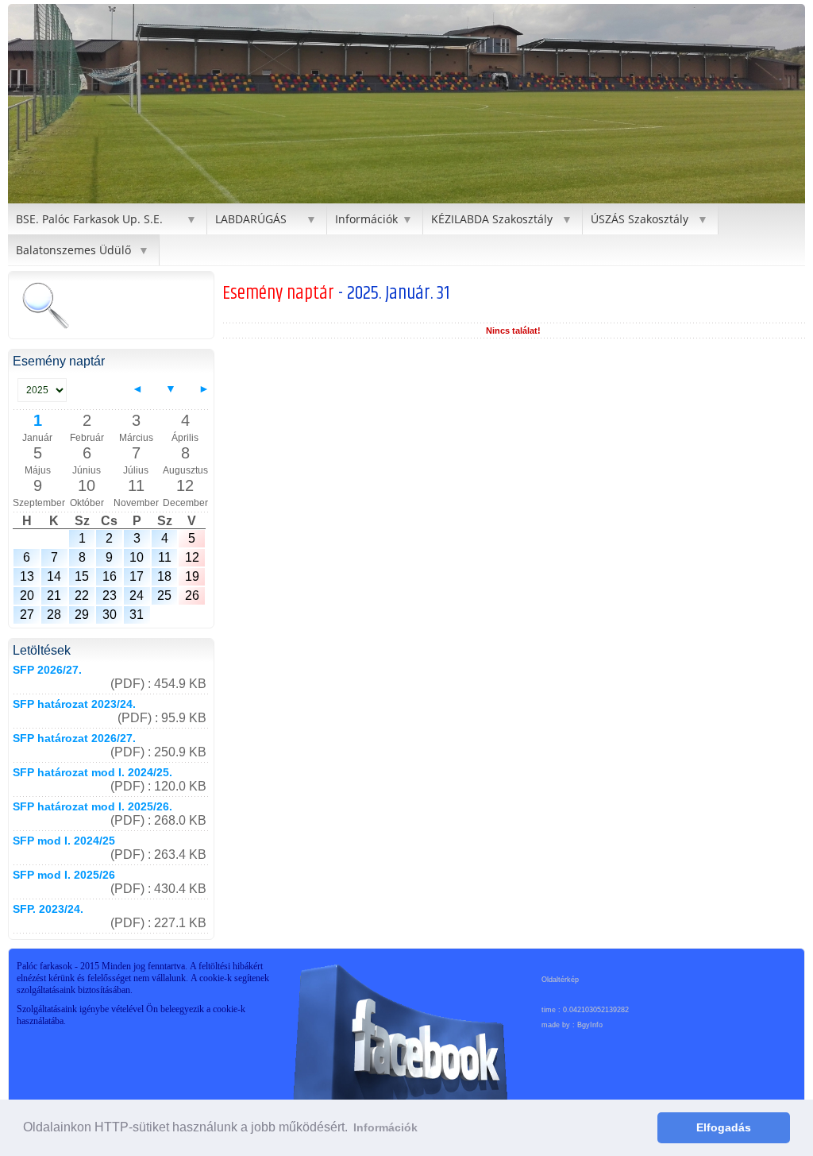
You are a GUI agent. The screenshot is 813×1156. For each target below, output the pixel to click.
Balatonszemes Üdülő (73, 249)
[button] (22, 104)
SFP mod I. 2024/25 (64, 840)
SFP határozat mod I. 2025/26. (92, 806)
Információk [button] (385, 1127)
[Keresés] (45, 306)
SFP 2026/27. (47, 669)
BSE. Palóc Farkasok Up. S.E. (89, 218)
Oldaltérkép (560, 980)
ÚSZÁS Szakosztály (639, 218)
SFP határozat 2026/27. (74, 738)
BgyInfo (590, 1025)
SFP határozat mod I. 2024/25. (92, 772)
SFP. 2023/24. (48, 909)
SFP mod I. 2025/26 (64, 874)
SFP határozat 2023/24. (74, 704)
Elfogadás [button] (723, 1127)
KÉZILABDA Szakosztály (492, 218)
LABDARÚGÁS (251, 218)
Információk (366, 218)
